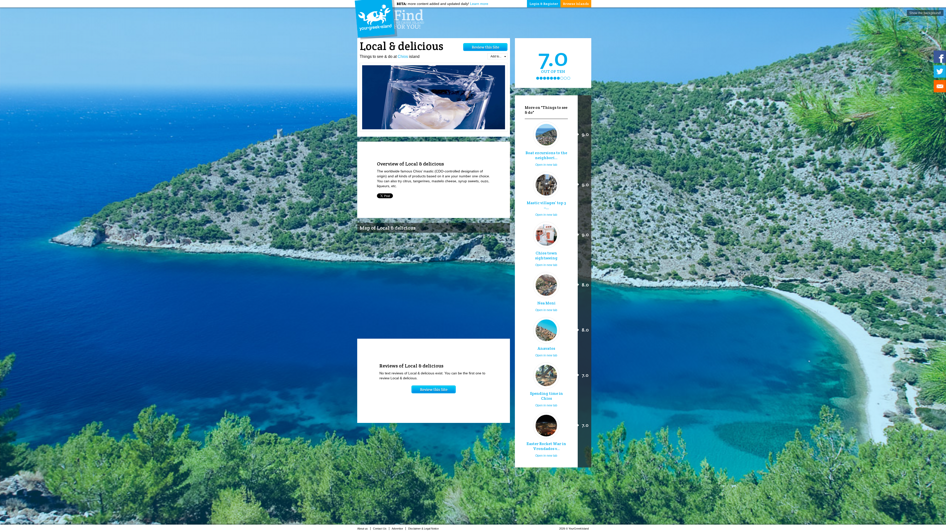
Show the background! (925, 13)
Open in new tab (546, 164)
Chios (403, 56)
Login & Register (543, 3)
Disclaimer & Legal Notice (423, 528)
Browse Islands (576, 3)
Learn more (479, 4)
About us (362, 528)
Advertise (397, 528)
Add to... (495, 56)
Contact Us (380, 528)
